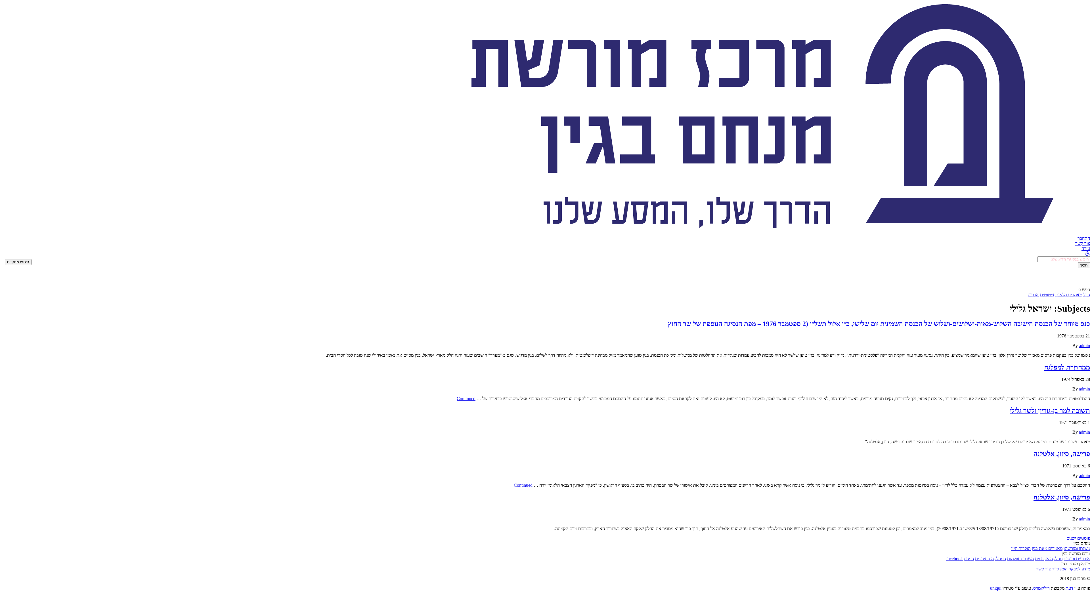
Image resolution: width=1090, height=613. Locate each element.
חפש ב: (1084, 289)
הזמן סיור (1059, 568)
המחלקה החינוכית (990, 558)
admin (1084, 345)
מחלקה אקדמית (1048, 558)
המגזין (969, 558)
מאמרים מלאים (1068, 294)
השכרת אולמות (1020, 558)
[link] (1082, 243)
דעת (1069, 588)
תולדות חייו (1021, 548)
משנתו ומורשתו (1077, 548)
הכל (1086, 294)
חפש (1084, 265)
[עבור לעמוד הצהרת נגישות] (1087, 253)
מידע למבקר (1079, 568)
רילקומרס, (1041, 588)
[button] (1084, 238)
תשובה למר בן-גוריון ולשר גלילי (1050, 410)
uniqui (995, 588)
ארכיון (1033, 294)
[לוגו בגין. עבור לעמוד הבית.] (760, 233)
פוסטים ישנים (1078, 538)
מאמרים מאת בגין (1047, 548)
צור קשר (1043, 568)
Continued (466, 398)
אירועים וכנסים (1077, 558)
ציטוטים (1047, 294)
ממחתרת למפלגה (1067, 367)
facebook (954, 558)
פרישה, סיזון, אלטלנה (1062, 453)
